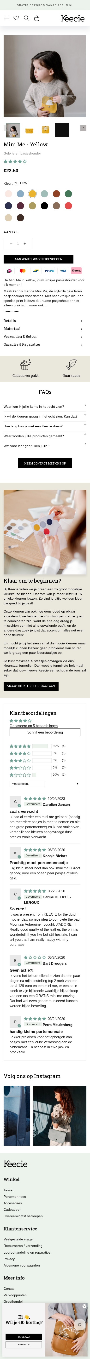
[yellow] (32, 193)
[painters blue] (20, 193)
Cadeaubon (12, 1209)
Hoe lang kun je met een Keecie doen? (33, 426)
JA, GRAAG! (24, 1336)
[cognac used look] (56, 193)
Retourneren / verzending (23, 1246)
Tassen (9, 1190)
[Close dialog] (84, 1306)
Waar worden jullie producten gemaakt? (34, 436)
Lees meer (11, 311)
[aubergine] (20, 205)
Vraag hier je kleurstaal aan (31, 686)
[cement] (8, 217)
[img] (35, 799)
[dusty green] (44, 193)
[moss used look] (56, 205)
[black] (44, 205)
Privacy (9, 1259)
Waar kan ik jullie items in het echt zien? (34, 406)
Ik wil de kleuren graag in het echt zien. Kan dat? (41, 416)
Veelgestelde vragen (19, 1239)
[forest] (68, 193)
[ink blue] (8, 205)
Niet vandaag (24, 1344)
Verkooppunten (15, 1295)
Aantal (11, 232)
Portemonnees (15, 1196)
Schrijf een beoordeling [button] (45, 732)
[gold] (32, 205)
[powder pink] (8, 193)
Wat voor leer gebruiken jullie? (26, 446)
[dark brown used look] (20, 217)
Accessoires (13, 1203)
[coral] (68, 205)
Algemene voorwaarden (22, 1265)
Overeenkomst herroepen (23, 1216)
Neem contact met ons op (45, 463)
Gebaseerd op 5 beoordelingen (34, 726)
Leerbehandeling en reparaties (27, 1252)
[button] (7, 18)
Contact (9, 1288)
